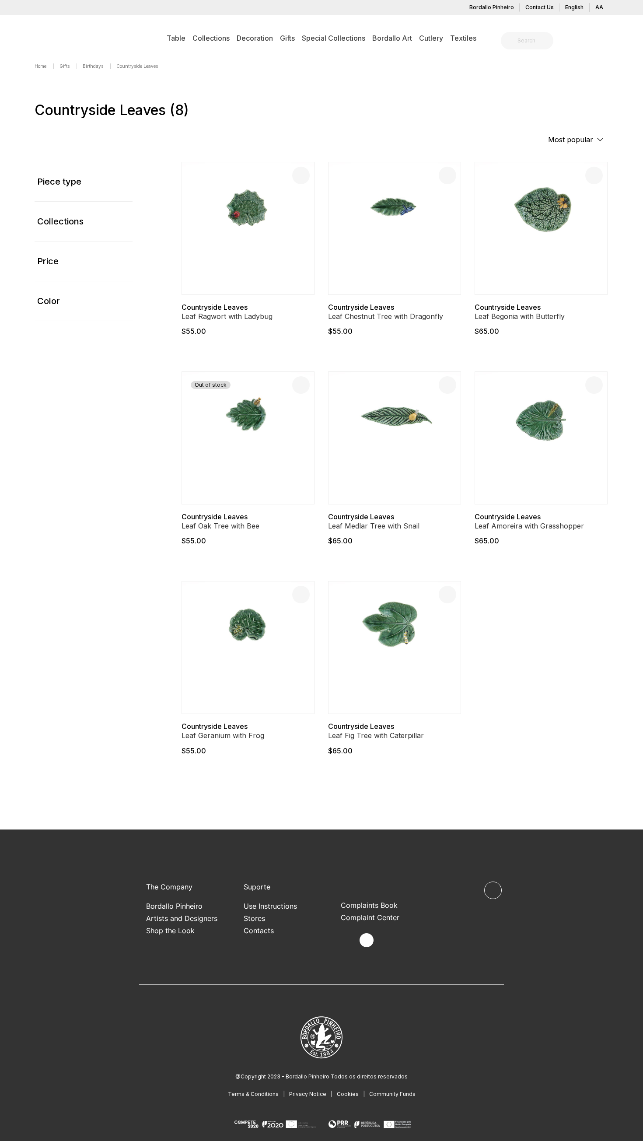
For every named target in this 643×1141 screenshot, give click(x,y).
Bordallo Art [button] (392, 38)
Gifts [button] (287, 38)
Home (41, 66)
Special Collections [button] (333, 38)
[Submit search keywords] (510, 40)
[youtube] (386, 940)
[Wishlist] (301, 175)
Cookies (348, 1094)
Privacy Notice (307, 1094)
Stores (254, 918)
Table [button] (176, 38)
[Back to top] (493, 890)
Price (48, 261)
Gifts (65, 66)
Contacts (259, 930)
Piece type (59, 181)
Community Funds (392, 1094)
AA (599, 7)
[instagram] (367, 940)
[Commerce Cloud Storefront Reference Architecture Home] (48, 37)
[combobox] (532, 41)
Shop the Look (170, 930)
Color (48, 301)
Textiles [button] (463, 38)
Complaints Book (369, 905)
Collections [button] (211, 38)
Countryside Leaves (215, 307)
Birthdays (94, 66)
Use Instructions (270, 906)
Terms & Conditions (253, 1094)
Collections (60, 221)
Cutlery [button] (431, 38)
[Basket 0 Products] (604, 41)
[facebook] (346, 940)
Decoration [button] (255, 38)
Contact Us (539, 7)
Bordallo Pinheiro (491, 7)
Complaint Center (370, 917)
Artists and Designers (181, 918)
